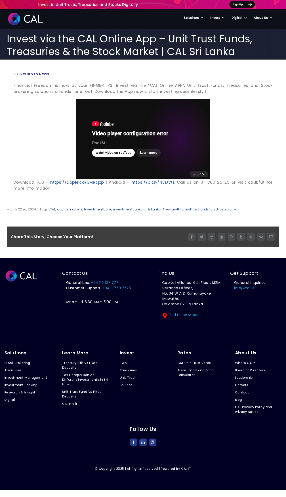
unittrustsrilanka (224, 209)
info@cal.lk (244, 288)
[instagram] (152, 442)
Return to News (34, 74)
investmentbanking (129, 209)
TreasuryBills (173, 209)
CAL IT (186, 468)
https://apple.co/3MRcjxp (77, 182)
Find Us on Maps (183, 314)
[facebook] (133, 442)
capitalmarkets (69, 209)
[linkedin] (143, 442)
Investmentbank (97, 209)
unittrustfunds (197, 209)
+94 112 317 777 (105, 282)
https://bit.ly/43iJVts (153, 182)
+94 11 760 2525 (116, 288)
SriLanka (154, 209)
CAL (52, 209)
